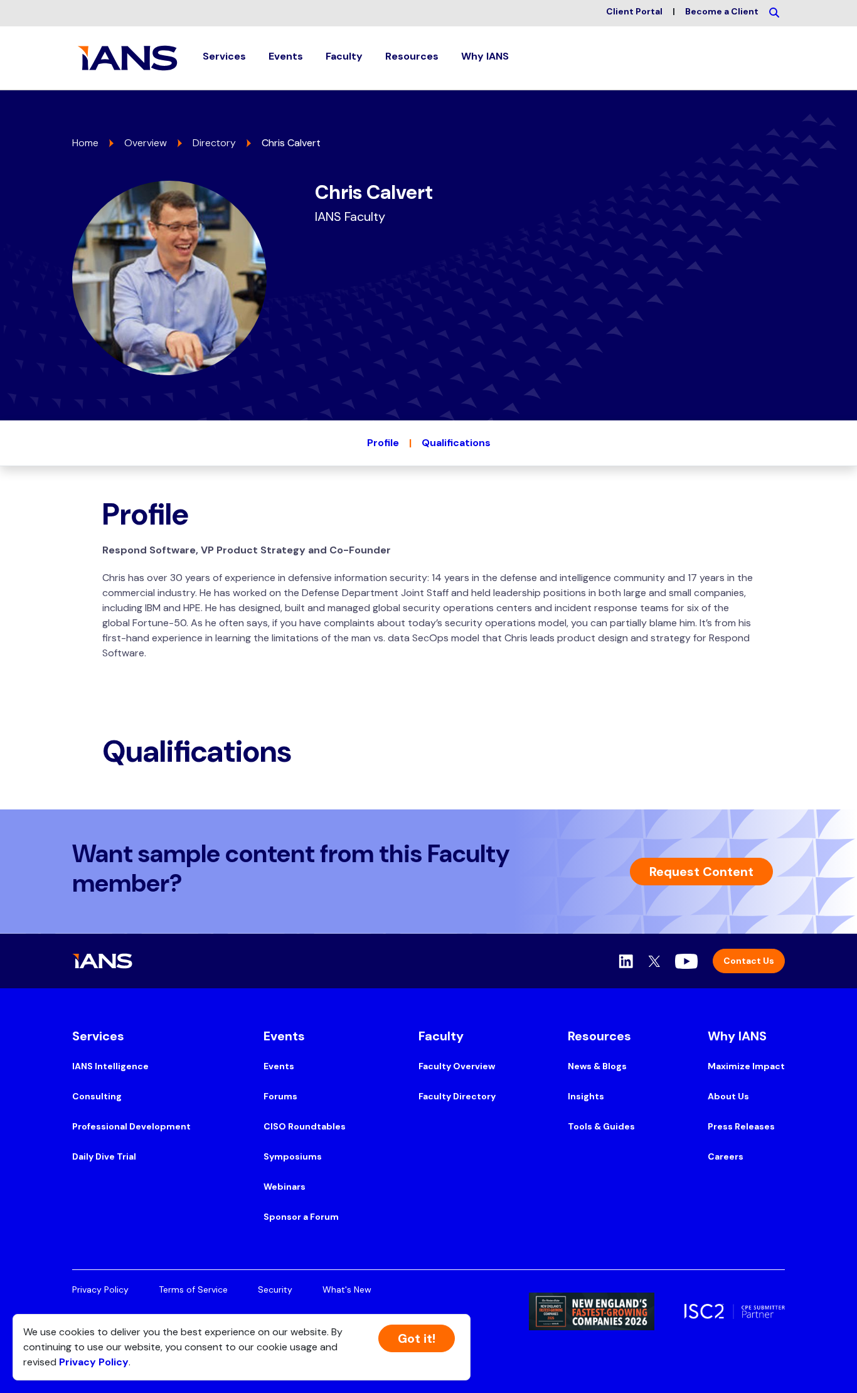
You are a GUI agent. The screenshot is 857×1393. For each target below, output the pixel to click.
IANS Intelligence (110, 1066)
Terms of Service (193, 1289)
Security (275, 1289)
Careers (725, 1156)
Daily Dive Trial (104, 1156)
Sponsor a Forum (301, 1216)
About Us (728, 1096)
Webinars (284, 1186)
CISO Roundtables (304, 1126)
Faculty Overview (456, 1066)
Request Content (701, 871)
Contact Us (748, 960)
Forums (280, 1096)
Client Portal (634, 11)
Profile (383, 442)
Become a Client (722, 11)
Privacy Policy (100, 1289)
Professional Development (131, 1126)
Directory (214, 142)
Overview (145, 142)
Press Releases (741, 1126)
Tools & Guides (601, 1126)
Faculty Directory (457, 1096)
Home (85, 142)
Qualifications (456, 442)
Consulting (97, 1096)
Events (278, 1066)
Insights (586, 1096)
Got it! (416, 1338)
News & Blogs (597, 1066)
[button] (224, 58)
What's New (346, 1289)
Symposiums (292, 1156)
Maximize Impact (746, 1066)
